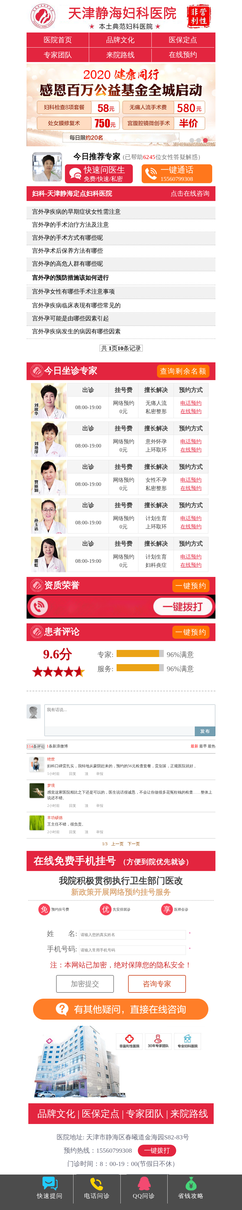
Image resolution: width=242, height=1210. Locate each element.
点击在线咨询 (190, 193)
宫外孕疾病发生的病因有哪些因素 (76, 331)
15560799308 (177, 173)
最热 (211, 746)
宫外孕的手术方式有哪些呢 (67, 237)
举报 (99, 774)
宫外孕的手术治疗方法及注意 (70, 224)
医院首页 (58, 40)
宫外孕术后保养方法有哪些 (67, 250)
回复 (72, 774)
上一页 (117, 844)
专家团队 (58, 55)
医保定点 (183, 40)
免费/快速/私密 (104, 173)
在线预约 (183, 55)
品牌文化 (120, 40)
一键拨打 (157, 1150)
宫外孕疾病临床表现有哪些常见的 (76, 305)
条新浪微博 (47, 746)
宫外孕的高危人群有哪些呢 (67, 263)
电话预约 (191, 403)
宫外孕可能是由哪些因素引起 (70, 318)
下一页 (133, 844)
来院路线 (120, 55)
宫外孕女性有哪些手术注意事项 (73, 291)
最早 (203, 746)
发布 (205, 731)
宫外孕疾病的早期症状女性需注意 (76, 211)
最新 (194, 746)
